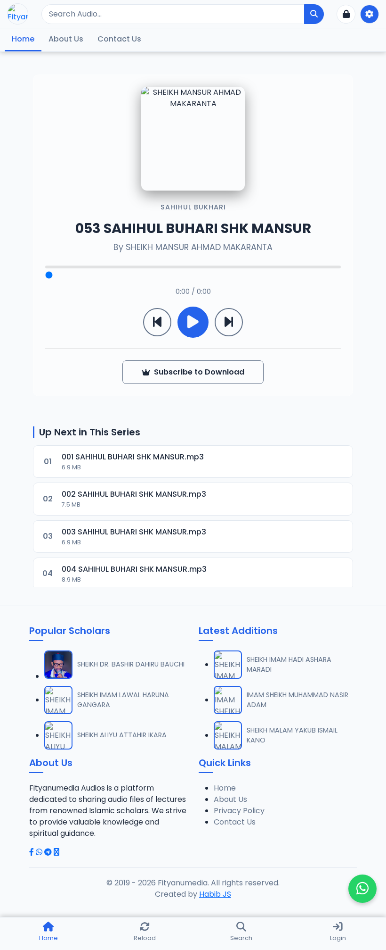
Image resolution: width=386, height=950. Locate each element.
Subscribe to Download (199, 372)
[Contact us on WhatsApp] (362, 889)
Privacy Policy (239, 810)
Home (23, 38)
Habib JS (215, 894)
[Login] (346, 14)
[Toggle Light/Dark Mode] (369, 14)
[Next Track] (229, 322)
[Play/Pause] (193, 322)
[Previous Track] (157, 322)
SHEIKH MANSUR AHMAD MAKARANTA (199, 247)
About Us (65, 38)
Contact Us (119, 38)
